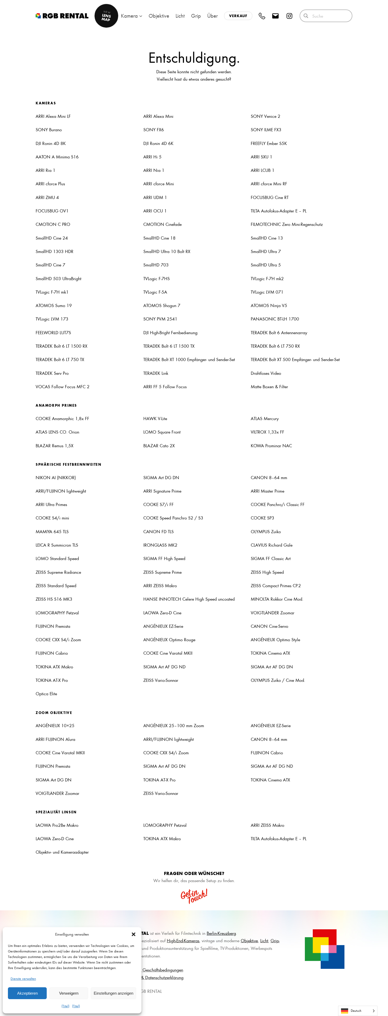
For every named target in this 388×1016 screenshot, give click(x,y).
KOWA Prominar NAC (271, 445)
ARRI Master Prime (267, 491)
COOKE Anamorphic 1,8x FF (62, 418)
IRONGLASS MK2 (160, 545)
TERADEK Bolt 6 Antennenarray (279, 332)
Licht (264, 940)
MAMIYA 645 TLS (52, 531)
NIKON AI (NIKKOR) (56, 477)
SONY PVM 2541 (160, 318)
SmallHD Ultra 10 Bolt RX (166, 251)
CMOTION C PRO (53, 224)
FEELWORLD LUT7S (53, 332)
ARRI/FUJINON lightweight (61, 491)
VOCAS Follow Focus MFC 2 (62, 386)
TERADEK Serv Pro (52, 373)
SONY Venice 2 (265, 116)
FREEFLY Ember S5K (269, 143)
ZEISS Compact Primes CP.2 (276, 585)
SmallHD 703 (156, 264)
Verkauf (238, 15)
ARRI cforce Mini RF (269, 183)
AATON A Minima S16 (57, 156)
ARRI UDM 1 (155, 197)
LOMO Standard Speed (57, 558)
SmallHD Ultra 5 (266, 264)
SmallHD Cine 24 (52, 238)
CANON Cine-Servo (269, 626)
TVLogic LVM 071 (267, 292)
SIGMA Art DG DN (161, 477)
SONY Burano (49, 129)
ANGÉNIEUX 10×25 (55, 725)
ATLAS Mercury (265, 418)
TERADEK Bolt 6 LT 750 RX (275, 346)
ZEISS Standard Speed (56, 585)
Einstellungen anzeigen (113, 993)
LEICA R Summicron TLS (57, 545)
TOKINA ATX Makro (54, 666)
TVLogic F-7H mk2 (268, 278)
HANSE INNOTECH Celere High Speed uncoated (189, 599)
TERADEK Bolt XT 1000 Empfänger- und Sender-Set (189, 359)
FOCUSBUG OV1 (52, 210)
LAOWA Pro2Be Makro (57, 825)
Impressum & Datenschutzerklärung (152, 977)
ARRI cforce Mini (158, 183)
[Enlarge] (337, 936)
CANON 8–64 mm (269, 477)
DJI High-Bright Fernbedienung (170, 332)
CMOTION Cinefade (162, 224)
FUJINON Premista (53, 626)
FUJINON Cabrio (52, 653)
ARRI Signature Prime (162, 491)
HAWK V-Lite (155, 418)
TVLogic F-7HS (156, 278)
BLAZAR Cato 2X (159, 445)
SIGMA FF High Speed (164, 558)
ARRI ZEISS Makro (160, 585)
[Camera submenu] (140, 15)
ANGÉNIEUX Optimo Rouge (169, 639)
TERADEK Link (155, 373)
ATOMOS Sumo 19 (54, 305)
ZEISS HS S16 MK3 (54, 599)
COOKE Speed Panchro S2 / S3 (173, 517)
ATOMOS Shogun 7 (161, 305)
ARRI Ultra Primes (51, 504)
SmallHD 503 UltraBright (58, 278)
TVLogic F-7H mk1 (52, 292)
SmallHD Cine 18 (159, 238)
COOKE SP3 (262, 517)
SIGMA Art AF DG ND (164, 666)
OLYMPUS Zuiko (266, 531)
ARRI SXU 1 (261, 156)
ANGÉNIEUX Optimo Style (275, 639)
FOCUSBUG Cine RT (269, 197)
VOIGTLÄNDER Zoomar (272, 612)
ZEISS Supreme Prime (162, 572)
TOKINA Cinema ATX (270, 653)
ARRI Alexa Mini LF (53, 116)
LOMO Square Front (162, 432)
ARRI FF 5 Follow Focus (165, 386)
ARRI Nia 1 (153, 170)
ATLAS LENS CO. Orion (57, 432)
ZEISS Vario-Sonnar (160, 680)
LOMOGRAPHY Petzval (57, 612)
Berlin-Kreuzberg (221, 933)
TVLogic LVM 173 (52, 318)
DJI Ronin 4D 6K (158, 143)
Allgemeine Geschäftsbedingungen (152, 969)
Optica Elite (46, 693)
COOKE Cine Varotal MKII (167, 653)
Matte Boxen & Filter (269, 386)
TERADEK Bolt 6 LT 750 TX (60, 359)
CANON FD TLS (158, 531)
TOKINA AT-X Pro (52, 680)
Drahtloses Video (266, 373)
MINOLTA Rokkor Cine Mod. (277, 599)
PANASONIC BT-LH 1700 (275, 318)
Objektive (249, 940)
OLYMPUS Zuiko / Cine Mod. (278, 680)
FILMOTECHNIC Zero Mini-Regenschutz (287, 224)
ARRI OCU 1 (155, 210)
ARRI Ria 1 (45, 170)
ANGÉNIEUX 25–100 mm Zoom (173, 725)
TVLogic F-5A (155, 292)
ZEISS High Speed (267, 572)
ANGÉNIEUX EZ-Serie (163, 626)
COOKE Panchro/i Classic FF (278, 504)
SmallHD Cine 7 (50, 264)
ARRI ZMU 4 (47, 197)
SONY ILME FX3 (266, 129)
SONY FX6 (153, 129)
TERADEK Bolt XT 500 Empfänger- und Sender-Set (295, 359)
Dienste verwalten (23, 978)
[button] (133, 934)
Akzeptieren (27, 993)
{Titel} (65, 1005)
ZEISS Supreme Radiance (58, 572)
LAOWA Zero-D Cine (162, 612)
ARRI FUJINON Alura (55, 739)
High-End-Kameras (183, 940)
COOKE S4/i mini (52, 517)
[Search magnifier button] (306, 16)
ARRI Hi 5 (152, 156)
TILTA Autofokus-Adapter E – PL (278, 210)
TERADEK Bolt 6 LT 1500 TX (169, 346)
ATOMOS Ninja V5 (269, 305)
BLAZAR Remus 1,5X (54, 445)
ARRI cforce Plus (50, 183)
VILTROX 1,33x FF (267, 432)
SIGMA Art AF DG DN (272, 666)
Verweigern (68, 993)
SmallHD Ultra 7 (266, 251)
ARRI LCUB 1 (263, 170)
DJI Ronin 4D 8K (51, 143)
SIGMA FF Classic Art (271, 558)
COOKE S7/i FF (158, 504)
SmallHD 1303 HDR (54, 251)
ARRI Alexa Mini (158, 116)
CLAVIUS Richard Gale (271, 545)
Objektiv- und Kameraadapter (62, 852)
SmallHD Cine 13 (267, 238)
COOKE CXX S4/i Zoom (58, 639)
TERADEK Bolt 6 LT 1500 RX (61, 346)
